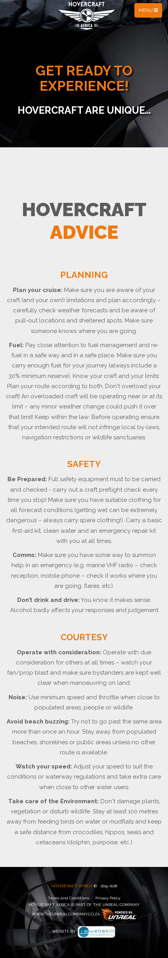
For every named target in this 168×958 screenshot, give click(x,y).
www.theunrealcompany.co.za (66, 914)
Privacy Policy (107, 898)
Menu (150, 12)
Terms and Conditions (68, 898)
